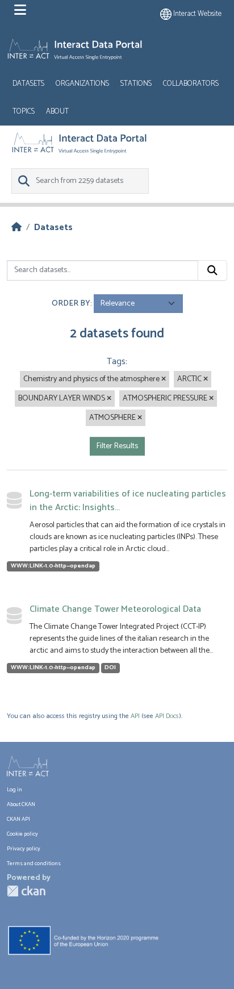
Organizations (82, 84)
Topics (23, 112)
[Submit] (212, 270)
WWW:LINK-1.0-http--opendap (53, 566)
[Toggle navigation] (20, 10)
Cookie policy (22, 833)
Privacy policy (23, 848)
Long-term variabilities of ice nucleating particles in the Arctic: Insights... (128, 500)
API (135, 716)
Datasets (28, 84)
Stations (136, 84)
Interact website (197, 14)
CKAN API (18, 819)
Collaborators (191, 84)
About (57, 112)
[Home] (16, 227)
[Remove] (163, 379)
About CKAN (21, 804)
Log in (14, 789)
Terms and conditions (34, 863)
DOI (110, 668)
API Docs (167, 716)
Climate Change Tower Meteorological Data (115, 609)
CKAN (26, 891)
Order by (71, 303)
